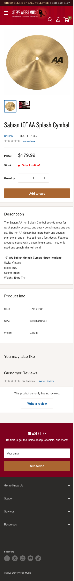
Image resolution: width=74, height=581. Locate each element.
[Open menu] (6, 13)
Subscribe (37, 466)
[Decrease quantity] (22, 178)
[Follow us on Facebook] (7, 558)
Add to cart (37, 193)
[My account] (58, 19)
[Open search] (50, 19)
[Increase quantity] (44, 178)
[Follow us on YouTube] (30, 558)
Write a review (37, 403)
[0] (66, 19)
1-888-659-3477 (60, 2)
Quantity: (10, 178)
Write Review (46, 381)
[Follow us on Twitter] (15, 558)
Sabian (8, 135)
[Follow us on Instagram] (22, 558)
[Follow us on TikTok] (38, 558)
